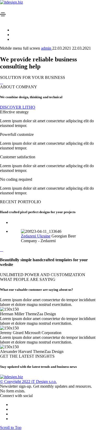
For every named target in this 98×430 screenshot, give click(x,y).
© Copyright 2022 (15, 381)
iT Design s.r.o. (44, 381)
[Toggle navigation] (3, 14)
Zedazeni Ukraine (35, 236)
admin (46, 48)
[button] (17, 107)
